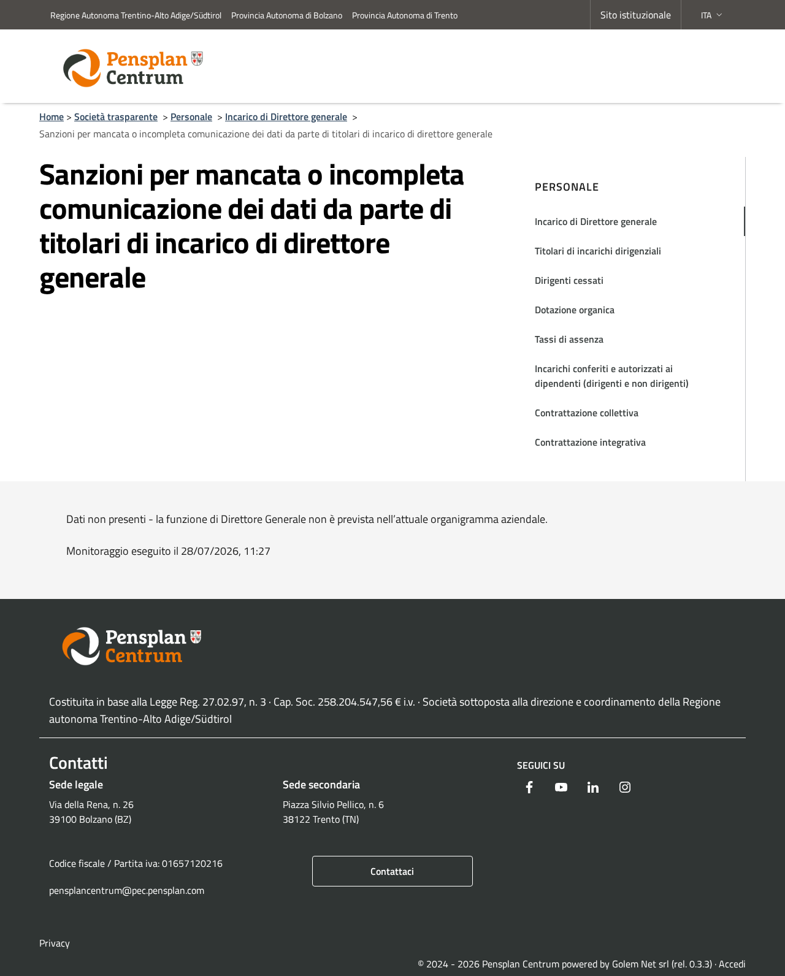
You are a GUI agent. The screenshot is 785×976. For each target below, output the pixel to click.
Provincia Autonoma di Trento (405, 15)
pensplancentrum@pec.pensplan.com (126, 890)
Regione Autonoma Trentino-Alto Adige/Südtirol (135, 15)
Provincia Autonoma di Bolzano (286, 15)
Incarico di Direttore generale (286, 116)
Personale (191, 116)
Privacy (54, 943)
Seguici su (541, 765)
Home (51, 116)
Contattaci (392, 871)
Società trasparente (116, 116)
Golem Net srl (640, 963)
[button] (713, 15)
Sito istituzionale (635, 14)
